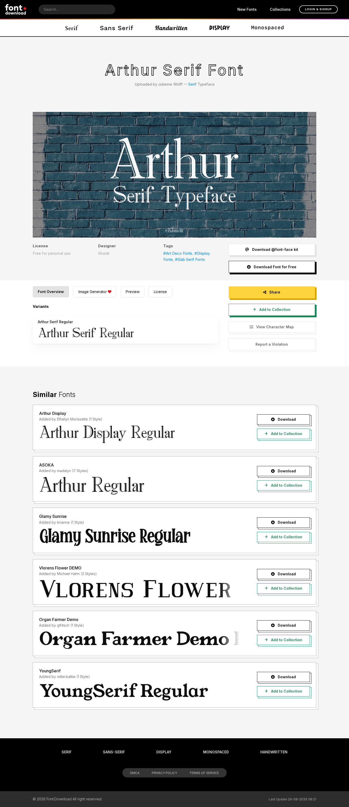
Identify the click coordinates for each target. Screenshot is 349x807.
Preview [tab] (132, 291)
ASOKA (46, 464)
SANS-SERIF (114, 752)
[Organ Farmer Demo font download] (139, 640)
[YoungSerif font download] (139, 691)
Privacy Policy (164, 773)
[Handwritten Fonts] (171, 28)
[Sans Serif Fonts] (116, 28)
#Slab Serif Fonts (190, 259)
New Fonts (247, 9)
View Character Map (274, 327)
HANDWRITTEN (273, 752)
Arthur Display (52, 413)
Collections (280, 9)
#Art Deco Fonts (177, 253)
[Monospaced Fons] (267, 28)
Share (274, 292)
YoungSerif (50, 670)
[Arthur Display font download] (139, 434)
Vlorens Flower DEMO (60, 567)
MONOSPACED (216, 752)
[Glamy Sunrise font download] (139, 537)
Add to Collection (274, 309)
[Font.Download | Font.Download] (15, 9)
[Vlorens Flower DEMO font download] (139, 588)
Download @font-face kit (274, 249)
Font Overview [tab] (51, 291)
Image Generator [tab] (92, 291)
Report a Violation (271, 344)
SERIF (67, 752)
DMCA (134, 773)
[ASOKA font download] (139, 485)
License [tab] (160, 291)
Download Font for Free (274, 267)
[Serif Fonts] (72, 28)
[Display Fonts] (220, 28)
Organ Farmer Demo (58, 619)
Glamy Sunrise (53, 516)
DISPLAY (163, 752)
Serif (192, 84)
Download (286, 419)
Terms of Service (204, 773)
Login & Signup (318, 9)
